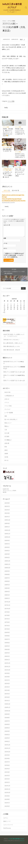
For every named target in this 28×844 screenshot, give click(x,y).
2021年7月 (7, 506)
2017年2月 (7, 629)
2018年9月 (7, 571)
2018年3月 (7, 591)
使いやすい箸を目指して (11, 419)
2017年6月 (7, 622)
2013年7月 (7, 762)
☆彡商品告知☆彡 (7, 168)
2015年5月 (7, 687)
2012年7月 (7, 802)
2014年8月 (7, 717)
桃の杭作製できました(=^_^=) (11, 361)
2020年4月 (7, 523)
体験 (6, 416)
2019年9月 (7, 540)
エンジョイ (7, 409)
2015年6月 (7, 683)
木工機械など (8, 440)
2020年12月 (7, 520)
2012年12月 (7, 785)
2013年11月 (7, 748)
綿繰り (11, 147)
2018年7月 (7, 578)
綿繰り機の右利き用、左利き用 (11, 350)
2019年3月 (7, 557)
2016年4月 (7, 649)
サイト (5, 248)
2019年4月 (7, 554)
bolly (21, 39)
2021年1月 (7, 516)
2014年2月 (7, 738)
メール (5, 243)
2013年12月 (7, 745)
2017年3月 (7, 625)
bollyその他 (7, 392)
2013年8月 (7, 758)
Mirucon (22, 840)
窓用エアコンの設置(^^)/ (9, 372)
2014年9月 (7, 714)
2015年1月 (7, 700)
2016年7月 (7, 639)
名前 (5, 238)
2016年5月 (7, 646)
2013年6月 (7, 765)
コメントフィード (8, 824)
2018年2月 (7, 595)
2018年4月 (7, 588)
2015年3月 (7, 693)
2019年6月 (7, 547)
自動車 (6, 453)
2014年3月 (7, 734)
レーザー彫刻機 (9, 412)
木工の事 (7, 433)
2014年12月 (7, 704)
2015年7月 (7, 680)
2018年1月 (7, 598)
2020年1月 (7, 527)
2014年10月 (7, 711)
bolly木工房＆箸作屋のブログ (16, 838)
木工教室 (7, 436)
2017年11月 (7, 605)
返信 (3, 210)
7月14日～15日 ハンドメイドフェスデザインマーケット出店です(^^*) (20, 131)
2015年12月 (7, 663)
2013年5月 (7, 768)
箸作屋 (4, 492)
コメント (6, 190)
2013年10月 (7, 751)
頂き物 (6, 457)
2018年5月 (7, 584)
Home (4, 21)
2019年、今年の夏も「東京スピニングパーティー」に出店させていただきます (8, 132)
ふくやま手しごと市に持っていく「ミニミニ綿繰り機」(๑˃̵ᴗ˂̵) (7, 174)
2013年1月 (7, 782)
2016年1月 (7, 659)
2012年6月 (7, 806)
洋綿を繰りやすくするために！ (11, 339)
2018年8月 (7, 574)
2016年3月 (7, 653)
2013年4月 (7, 772)
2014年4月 (7, 731)
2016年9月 (7, 632)
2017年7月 (7, 619)
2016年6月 (7, 642)
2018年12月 (7, 561)
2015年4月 (7, 690)
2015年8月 (7, 676)
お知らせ (7, 399)
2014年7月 (7, 721)
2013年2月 (7, 779)
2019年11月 (7, 533)
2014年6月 (7, 724)
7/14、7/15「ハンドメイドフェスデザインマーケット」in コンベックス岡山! (20, 172)
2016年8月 (7, 636)
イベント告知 (11, 21)
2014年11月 (7, 707)
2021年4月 (7, 513)
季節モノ (7, 426)
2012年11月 (7, 789)
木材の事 (7, 443)
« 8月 (4, 312)
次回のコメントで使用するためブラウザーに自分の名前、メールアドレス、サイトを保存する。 (14, 255)
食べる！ (7, 460)
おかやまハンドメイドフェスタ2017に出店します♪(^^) (20, 155)
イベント (7, 402)
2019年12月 (7, 530)
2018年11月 (7, 564)
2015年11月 (7, 666)
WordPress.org (7, 828)
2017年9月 (7, 612)
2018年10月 (7, 567)
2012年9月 (7, 796)
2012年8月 (7, 799)
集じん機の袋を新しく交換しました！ (13, 343)
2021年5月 (7, 510)
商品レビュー (8, 423)
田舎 (6, 446)
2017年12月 (7, 602)
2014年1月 (7, 741)
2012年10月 (7, 792)
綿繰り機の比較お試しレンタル (11, 346)
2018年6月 (7, 581)
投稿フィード (6, 821)
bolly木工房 (6, 489)
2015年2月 (7, 697)
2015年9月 (7, 673)
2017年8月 (7, 615)
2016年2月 (7, 656)
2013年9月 (7, 755)
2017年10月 (7, 608)
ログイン (5, 818)
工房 (6, 429)
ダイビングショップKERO (9, 490)
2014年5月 (7, 728)
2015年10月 (7, 670)
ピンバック (15, 190)
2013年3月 (7, 775)
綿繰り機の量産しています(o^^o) (7, 150)
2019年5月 (7, 550)
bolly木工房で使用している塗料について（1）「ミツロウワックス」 (13, 335)
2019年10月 (7, 537)
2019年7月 (7, 544)
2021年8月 (7, 503)
